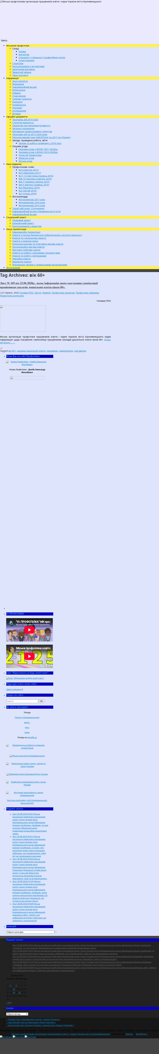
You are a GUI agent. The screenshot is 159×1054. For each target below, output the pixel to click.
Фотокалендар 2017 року (32, 199)
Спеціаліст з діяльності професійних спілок (42, 57)
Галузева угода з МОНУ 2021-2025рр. (38, 149)
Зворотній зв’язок (21, 72)
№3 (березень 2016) (29, 187)
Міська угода (25, 161)
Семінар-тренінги (22, 98)
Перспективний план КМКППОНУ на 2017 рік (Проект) (41, 137)
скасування (80, 350)
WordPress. (142, 1033)
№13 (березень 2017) (30, 172)
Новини (16, 92)
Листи (37, 292)
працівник (52, 350)
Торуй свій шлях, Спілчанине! (28, 208)
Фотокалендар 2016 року (32, 202)
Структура (17, 63)
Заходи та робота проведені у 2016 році (40, 143)
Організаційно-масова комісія (28, 246)
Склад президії (26, 60)
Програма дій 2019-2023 (25, 119)
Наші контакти (20, 75)
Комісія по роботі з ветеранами (29, 255)
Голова (22, 51)
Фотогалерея (13, 267)
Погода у (27, 717)
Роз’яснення (18, 90)
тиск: (27, 727)
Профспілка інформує (87, 292)
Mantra (129, 1033)
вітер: (27, 732)
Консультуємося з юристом (26, 226)
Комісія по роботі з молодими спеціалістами (36, 252)
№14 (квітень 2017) (29, 169)
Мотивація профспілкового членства (32, 131)
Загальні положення (23, 128)
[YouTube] (19, 1036)
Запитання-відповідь (23, 69)
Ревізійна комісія (21, 258)
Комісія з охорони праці (25, 241)
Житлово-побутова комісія (26, 249)
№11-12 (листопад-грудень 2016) (36, 175)
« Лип (8, 1003)
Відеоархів (18, 84)
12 (14, 989)
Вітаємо (16, 113)
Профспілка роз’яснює (12, 295)
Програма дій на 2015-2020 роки (29, 134)
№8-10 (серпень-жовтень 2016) (35, 178)
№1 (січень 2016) (27, 193)
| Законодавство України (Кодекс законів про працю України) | (40, 1025)
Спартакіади (19, 95)
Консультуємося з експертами (28, 66)
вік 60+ (12, 350)
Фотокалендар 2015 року (32, 205)
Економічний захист (23, 223)
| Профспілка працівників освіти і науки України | (33, 1019)
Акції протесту (20, 81)
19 (14, 993)
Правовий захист (21, 220)
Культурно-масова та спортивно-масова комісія (37, 243)
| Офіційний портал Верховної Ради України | (31, 1022)
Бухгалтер (24, 54)
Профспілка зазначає (63, 292)
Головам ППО (26, 292)
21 (19, 993)
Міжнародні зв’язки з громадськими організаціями (39, 264)
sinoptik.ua (32, 737)
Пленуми (17, 107)
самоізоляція (66, 350)
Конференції (19, 104)
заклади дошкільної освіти (31, 350)
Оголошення (19, 110)
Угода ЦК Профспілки (30, 155)
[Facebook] (6, 1036)
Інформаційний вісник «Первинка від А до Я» (36, 211)
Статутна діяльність (23, 122)
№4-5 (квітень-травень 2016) (34, 184)
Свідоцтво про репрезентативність (31, 125)
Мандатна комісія (21, 261)
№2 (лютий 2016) (27, 190)
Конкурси (17, 101)
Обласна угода (26, 158)
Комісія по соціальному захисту (29, 238)
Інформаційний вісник (24, 87)
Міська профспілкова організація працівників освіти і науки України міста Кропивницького (60, 1033)
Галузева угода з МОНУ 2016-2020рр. (38, 152)
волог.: (27, 722)
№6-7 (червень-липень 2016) (34, 181)
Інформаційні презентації (26, 232)
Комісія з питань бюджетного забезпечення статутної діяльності (47, 235)
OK (42, 701)
